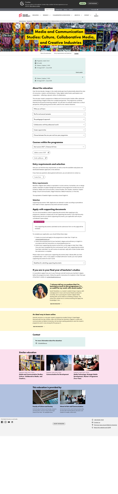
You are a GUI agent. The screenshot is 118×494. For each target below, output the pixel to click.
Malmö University (49, 9)
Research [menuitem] (45, 15)
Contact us (97, 422)
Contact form (37, 177)
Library (65, 9)
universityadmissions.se (42, 239)
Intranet (71, 9)
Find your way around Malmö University (105, 425)
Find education (29, 21)
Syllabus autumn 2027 (40, 152)
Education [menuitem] (36, 15)
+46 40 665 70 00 (99, 420)
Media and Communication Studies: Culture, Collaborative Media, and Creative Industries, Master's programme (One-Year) (58, 21)
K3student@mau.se (42, 343)
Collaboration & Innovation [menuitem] (61, 15)
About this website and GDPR (102, 427)
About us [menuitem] (77, 15)
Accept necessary (93, 3)
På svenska (94, 9)
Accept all (82, 3)
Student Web (59, 9)
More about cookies (35, 6)
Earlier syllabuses (38, 158)
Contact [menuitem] (86, 15)
